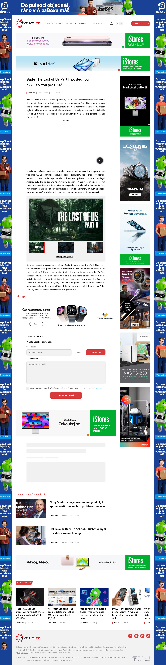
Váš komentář (32, 358)
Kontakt (97, 23)
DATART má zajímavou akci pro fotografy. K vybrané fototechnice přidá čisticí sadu (126, 613)
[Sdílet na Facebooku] (18, 297)
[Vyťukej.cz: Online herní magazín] (28, 23)
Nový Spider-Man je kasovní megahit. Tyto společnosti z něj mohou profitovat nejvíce (77, 504)
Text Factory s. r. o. (43, 647)
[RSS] (148, 636)
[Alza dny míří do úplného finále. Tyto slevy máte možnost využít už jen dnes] (94, 597)
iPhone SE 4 (67, 660)
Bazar (69, 23)
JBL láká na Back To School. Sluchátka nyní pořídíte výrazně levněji (78, 531)
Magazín (49, 23)
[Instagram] (142, 636)
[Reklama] (83, 7)
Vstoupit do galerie (64, 256)
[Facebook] (130, 636)
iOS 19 (75, 660)
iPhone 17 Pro (57, 660)
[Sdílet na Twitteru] (23, 297)
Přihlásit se (96, 352)
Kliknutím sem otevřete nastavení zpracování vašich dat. (50, 653)
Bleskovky (80, 23)
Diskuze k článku (35, 336)
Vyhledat (139, 23)
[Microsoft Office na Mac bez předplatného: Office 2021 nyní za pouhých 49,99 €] (62, 597)
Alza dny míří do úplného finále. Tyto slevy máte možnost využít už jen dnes (93, 613)
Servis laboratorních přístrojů (99, 657)
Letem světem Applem (39, 657)
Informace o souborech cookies (90, 650)
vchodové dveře (44, 660)
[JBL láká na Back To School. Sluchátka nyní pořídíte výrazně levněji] (31, 535)
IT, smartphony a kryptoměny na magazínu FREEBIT (68, 657)
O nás (26, 653)
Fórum (59, 23)
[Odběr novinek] (111, 24)
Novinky (31, 93)
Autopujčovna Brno (118, 657)
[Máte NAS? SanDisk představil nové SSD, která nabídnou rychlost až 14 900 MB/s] (30, 597)
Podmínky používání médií (37, 650)
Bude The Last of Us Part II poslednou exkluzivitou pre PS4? (57, 82)
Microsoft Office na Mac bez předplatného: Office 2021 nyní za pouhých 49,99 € (61, 613)
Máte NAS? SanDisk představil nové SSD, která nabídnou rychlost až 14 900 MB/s (30, 613)
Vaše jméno (31, 347)
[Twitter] (136, 636)
